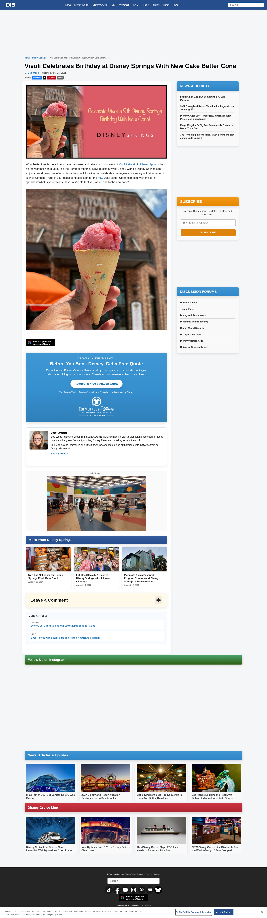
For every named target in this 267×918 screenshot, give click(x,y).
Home (27, 58)
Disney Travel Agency (134, 874)
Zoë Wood (33, 72)
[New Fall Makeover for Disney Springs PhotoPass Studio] (48, 559)
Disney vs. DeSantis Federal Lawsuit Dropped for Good (63, 624)
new (100, 177)
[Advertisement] (207, 264)
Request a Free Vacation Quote (96, 383)
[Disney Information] (11, 5)
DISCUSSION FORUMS (198, 292)
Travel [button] (175, 4)
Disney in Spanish (152, 874)
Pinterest (51, 78)
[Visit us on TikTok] (109, 890)
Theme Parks (187, 309)
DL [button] (113, 4)
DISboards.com (188, 302)
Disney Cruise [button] (100, 4)
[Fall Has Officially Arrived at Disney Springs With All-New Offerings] (96, 559)
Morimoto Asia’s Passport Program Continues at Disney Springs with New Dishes (141, 578)
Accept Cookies (223, 912)
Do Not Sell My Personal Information (194, 912)
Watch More (132, 481)
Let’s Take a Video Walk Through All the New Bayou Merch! (65, 636)
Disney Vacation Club (191, 340)
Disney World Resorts (192, 328)
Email (60, 78)
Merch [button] (166, 4)
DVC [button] (135, 4)
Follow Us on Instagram (46, 660)
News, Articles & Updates (48, 755)
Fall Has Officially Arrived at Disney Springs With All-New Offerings (93, 578)
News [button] (68, 4)
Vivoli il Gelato (128, 164)
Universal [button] (124, 4)
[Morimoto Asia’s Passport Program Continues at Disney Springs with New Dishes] (144, 559)
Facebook (37, 78)
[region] (133, 912)
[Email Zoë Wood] (53, 459)
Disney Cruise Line (190, 334)
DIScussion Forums (115, 874)
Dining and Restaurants (193, 315)
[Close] (262, 912)
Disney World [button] (81, 4)
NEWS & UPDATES (195, 86)
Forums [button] (156, 4)
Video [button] (146, 4)
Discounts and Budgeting (194, 321)
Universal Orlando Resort (194, 347)
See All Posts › (59, 453)
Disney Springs (39, 58)
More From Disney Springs (50, 540)
